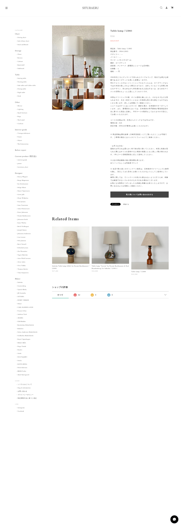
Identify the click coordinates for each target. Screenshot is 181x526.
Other (17, 102)
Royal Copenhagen (23, 339)
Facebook (21, 411)
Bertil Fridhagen (23, 226)
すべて (60, 295)
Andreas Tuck (22, 314)
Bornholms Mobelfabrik (25, 325)
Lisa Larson (21, 237)
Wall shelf (21, 120)
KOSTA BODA (22, 364)
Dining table (21, 89)
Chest (19, 54)
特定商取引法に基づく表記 (27, 398)
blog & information (24, 388)
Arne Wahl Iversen (24, 258)
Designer (19, 173)
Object (19, 140)
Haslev (19, 350)
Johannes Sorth (22, 219)
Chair (17, 34)
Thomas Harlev (22, 269)
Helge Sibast (21, 187)
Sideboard (20, 68)
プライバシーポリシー (26, 395)
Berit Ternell (21, 244)
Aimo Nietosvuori (23, 209)
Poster (19, 137)
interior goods (22, 160)
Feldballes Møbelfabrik (25, 336)
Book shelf (21, 65)
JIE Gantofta (21, 293)
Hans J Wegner (22, 177)
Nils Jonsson (21, 241)
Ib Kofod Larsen (22, 248)
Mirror (19, 106)
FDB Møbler (21, 321)
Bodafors (20, 329)
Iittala (19, 361)
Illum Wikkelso (22, 198)
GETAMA (20, 297)
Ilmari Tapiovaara (23, 191)
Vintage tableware (23, 133)
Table (17, 75)
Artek (19, 353)
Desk (19, 96)
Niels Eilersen (22, 368)
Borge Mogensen (23, 180)
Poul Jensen (21, 202)
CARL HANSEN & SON (25, 307)
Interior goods (21, 130)
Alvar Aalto (21, 262)
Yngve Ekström (22, 255)
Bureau (20, 58)
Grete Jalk (21, 194)
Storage (18, 51)
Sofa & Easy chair (23, 41)
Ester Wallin (21, 223)
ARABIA (20, 318)
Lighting (20, 109)
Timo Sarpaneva (23, 273)
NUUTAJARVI (22, 357)
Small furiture (22, 113)
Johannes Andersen (24, 234)
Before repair (20, 150)
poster (19, 163)
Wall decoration (22, 144)
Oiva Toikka (21, 266)
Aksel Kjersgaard (23, 375)
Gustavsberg (21, 286)
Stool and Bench (22, 45)
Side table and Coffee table (26, 85)
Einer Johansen (22, 212)
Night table (21, 92)
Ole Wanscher (22, 251)
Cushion (20, 124)
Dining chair (21, 37)
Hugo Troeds (21, 346)
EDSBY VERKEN (23, 300)
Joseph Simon (22, 230)
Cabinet (20, 61)
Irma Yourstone (22, 205)
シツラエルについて (25, 384)
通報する (126, 204)
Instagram (21, 408)
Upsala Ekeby (22, 289)
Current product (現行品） (26, 156)
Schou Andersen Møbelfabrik (27, 332)
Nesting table (22, 82)
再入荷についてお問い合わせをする (139, 194)
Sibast (19, 304)
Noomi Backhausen (24, 216)
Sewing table (21, 78)
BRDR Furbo (21, 371)
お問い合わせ (22, 391)
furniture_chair (22, 167)
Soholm (20, 282)
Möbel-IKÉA (21, 343)
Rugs (19, 116)
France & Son (22, 311)
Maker (17, 279)
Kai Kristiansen (22, 184)
